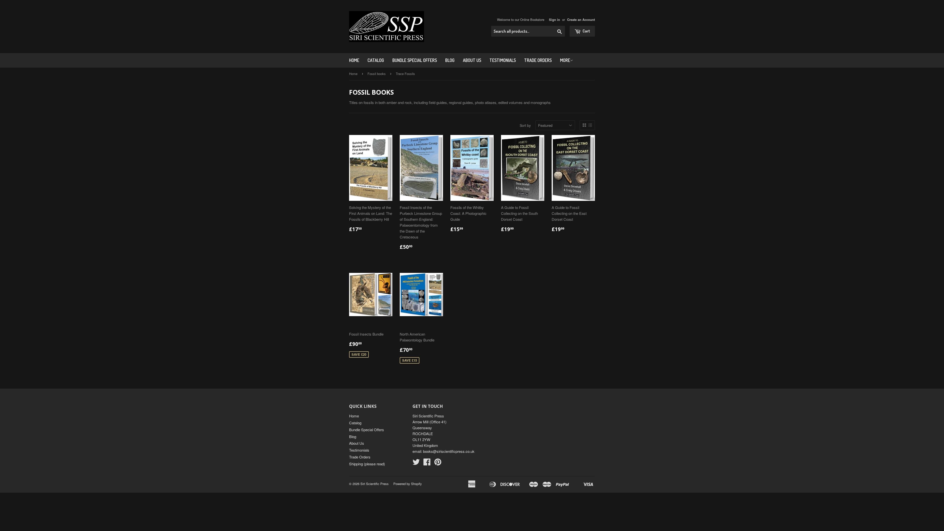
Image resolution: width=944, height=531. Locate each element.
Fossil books (377, 73)
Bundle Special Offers (414, 60)
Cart (586, 30)
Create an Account (581, 19)
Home (354, 60)
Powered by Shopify (407, 483)
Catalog (376, 60)
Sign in (554, 19)
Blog (450, 60)
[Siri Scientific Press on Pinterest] (438, 463)
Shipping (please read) (367, 463)
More (565, 60)
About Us (472, 60)
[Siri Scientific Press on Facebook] (427, 463)
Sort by (525, 125)
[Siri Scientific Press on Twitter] (416, 463)
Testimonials (502, 60)
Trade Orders (538, 60)
